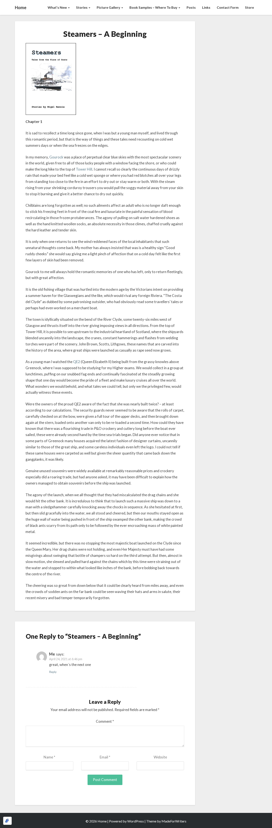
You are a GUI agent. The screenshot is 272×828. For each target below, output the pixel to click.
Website (160, 757)
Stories (82, 7)
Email (105, 757)
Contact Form (228, 7)
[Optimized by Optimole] (7, 821)
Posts (191, 7)
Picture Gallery (109, 7)
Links (206, 7)
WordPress (135, 821)
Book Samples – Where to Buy (153, 7)
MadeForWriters (174, 821)
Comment (105, 721)
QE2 (76, 361)
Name (49, 757)
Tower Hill (84, 169)
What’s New (58, 7)
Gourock (56, 157)
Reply (53, 672)
